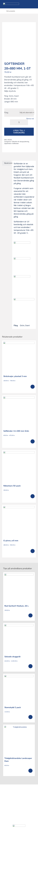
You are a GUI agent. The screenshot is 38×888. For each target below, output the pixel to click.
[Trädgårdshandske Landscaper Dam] (19, 740)
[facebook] (16, 796)
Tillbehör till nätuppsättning (20, 142)
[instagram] (21, 796)
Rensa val (30, 118)
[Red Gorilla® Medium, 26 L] (19, 587)
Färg (6, 112)
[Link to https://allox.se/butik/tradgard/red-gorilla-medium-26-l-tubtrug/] (30, 615)
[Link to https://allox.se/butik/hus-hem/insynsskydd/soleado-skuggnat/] (30, 666)
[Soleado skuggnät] (19, 638)
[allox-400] (11, 3)
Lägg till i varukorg (19, 131)
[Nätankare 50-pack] (19, 466)
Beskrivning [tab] (7, 163)
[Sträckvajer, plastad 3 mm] (19, 357)
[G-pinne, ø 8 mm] (19, 521)
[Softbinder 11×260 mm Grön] (19, 412)
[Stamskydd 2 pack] (19, 689)
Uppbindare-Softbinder (11, 143)
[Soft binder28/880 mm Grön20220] (19, 40)
